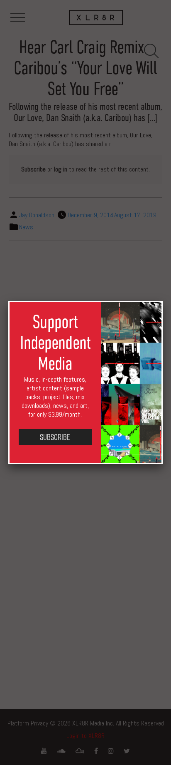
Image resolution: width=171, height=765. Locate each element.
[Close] (162, 300)
